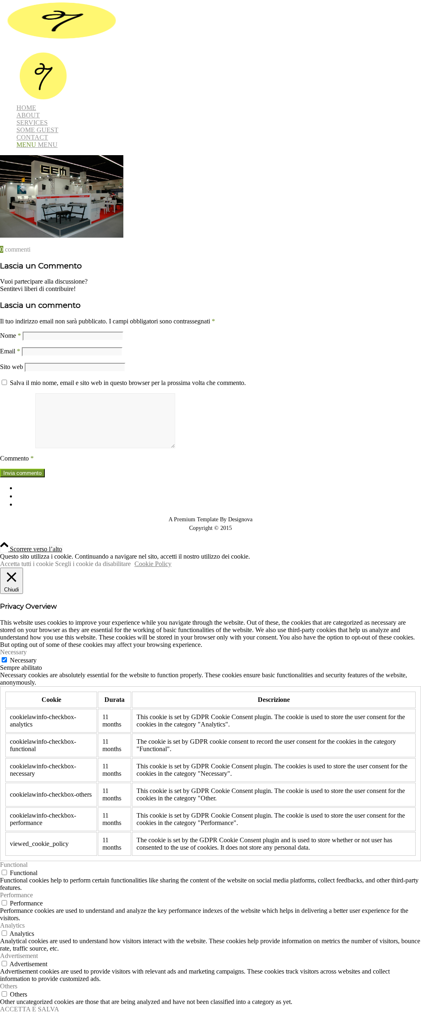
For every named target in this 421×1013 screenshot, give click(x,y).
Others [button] (8, 986)
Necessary (23, 660)
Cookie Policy (152, 563)
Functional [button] (14, 864)
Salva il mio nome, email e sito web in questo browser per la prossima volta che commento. (128, 382)
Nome (10, 335)
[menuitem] (218, 76)
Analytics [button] (12, 925)
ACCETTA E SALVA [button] (29, 1009)
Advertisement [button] (19, 955)
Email (10, 351)
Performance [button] (16, 895)
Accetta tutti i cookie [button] (26, 563)
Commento (17, 458)
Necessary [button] (13, 652)
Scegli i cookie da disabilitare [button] (93, 563)
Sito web (11, 366)
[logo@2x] (61, 38)
